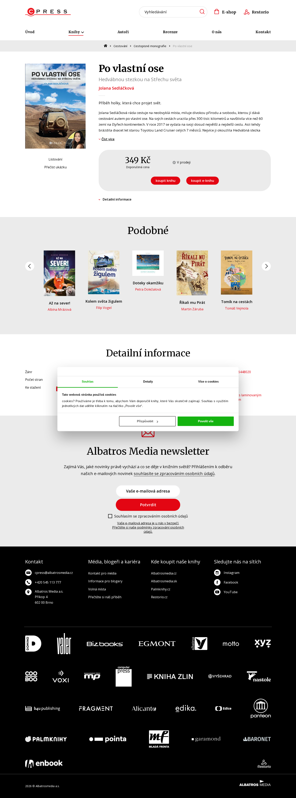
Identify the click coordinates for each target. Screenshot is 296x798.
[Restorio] (264, 764)
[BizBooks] (105, 643)
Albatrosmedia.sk (164, 581)
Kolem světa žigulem (103, 301)
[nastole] (259, 676)
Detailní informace (117, 199)
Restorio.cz (159, 597)
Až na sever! (59, 303)
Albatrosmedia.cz (164, 573)
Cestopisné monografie (150, 46)
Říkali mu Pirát (192, 302)
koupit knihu (165, 180)
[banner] (48, 12)
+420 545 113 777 (48, 582)
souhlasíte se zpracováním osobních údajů (174, 473)
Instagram (231, 572)
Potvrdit (148, 504)
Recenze (170, 32)
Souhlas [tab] (87, 381)
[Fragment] (96, 708)
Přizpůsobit (145, 421)
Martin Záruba (192, 309)
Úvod (29, 32)
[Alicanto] (144, 708)
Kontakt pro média (102, 573)
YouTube (231, 592)
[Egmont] (157, 643)
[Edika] (186, 708)
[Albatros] (199, 643)
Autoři (123, 32)
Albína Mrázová (59, 309)
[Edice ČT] (223, 708)
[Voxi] (61, 676)
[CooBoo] (31, 676)
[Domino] (33, 643)
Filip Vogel (104, 307)
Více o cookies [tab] (208, 381)
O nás (216, 32)
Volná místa (97, 589)
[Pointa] (107, 739)
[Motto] (231, 643)
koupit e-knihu (202, 180)
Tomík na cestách (236, 301)
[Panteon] (261, 708)
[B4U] (42, 708)
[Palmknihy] (46, 739)
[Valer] (64, 643)
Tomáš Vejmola (236, 308)
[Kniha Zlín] (170, 676)
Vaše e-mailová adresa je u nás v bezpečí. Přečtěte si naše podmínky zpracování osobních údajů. (148, 527)
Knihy (74, 32)
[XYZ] (263, 643)
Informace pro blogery (105, 581)
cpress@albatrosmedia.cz (54, 572)
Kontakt (263, 32)
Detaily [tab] (148, 381)
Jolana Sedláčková (116, 88)
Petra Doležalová (148, 289)
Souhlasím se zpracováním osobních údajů (151, 516)
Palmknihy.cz (160, 589)
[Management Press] (92, 676)
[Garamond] (206, 739)
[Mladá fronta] (159, 739)
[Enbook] (43, 764)
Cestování (120, 46)
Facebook (231, 582)
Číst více (108, 139)
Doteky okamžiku (148, 282)
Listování (55, 159)
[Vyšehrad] (220, 676)
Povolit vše (205, 421)
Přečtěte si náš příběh (104, 597)
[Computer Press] (124, 676)
